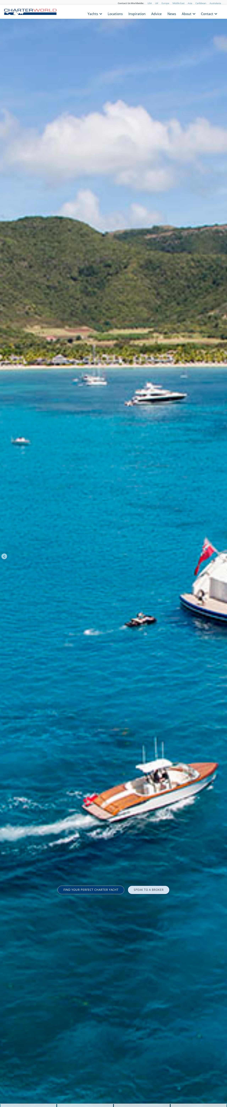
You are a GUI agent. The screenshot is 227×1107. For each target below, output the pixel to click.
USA (150, 3)
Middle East (178, 3)
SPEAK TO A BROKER (149, 890)
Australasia (215, 3)
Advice (156, 13)
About (186, 13)
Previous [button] (4, 556)
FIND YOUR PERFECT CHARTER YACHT (90, 890)
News (171, 13)
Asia (190, 3)
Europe (165, 3)
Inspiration (137, 13)
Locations (115, 13)
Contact (207, 13)
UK (156, 3)
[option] (113, 553)
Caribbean (200, 3)
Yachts (93, 13)
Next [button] (223, 556)
